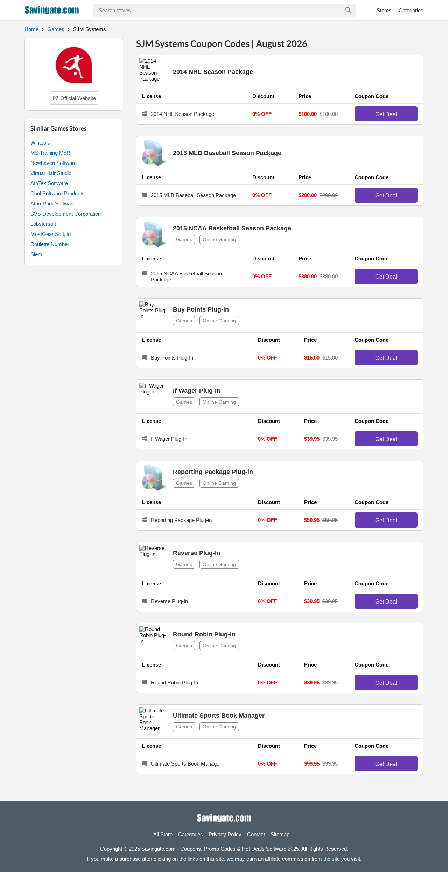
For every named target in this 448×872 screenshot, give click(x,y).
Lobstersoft (43, 224)
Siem (36, 254)
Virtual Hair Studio (50, 173)
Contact (256, 834)
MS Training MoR (50, 153)
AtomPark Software (52, 204)
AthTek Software (49, 183)
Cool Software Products (57, 193)
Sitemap (280, 834)
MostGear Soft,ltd (50, 234)
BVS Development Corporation (65, 214)
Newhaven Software (53, 163)
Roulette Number (49, 244)
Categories (411, 10)
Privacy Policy (225, 834)
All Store (163, 834)
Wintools (40, 143)
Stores (384, 10)
